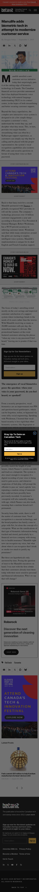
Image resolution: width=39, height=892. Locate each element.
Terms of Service (24, 458)
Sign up (19, 454)
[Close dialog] (34, 433)
